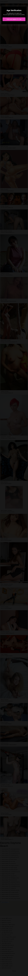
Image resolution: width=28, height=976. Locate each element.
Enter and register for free (14, 19)
